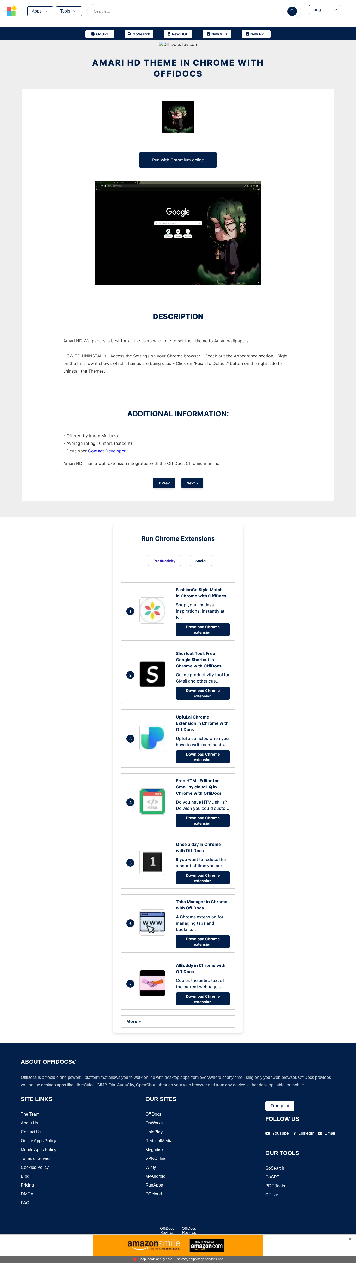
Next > (192, 483)
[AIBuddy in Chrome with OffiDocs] (154, 994)
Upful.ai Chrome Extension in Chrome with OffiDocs (202, 723)
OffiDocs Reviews (167, 1230)
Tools (65, 11)
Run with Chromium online (178, 160)
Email (329, 1133)
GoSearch (274, 1168)
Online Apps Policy (38, 1141)
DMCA (27, 1194)
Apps (36, 11)
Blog (25, 1176)
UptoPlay (154, 1132)
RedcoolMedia (159, 1141)
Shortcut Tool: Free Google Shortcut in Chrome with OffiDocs (199, 659)
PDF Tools (275, 1186)
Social (200, 561)
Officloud (153, 1194)
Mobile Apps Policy (38, 1149)
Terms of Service (36, 1158)
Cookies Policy (35, 1167)
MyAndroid (155, 1176)
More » (133, 1021)
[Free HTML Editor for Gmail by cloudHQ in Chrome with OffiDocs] (154, 813)
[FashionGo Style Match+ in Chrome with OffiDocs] (154, 622)
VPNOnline (156, 1158)
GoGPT (272, 1177)
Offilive (271, 1195)
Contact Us (31, 1132)
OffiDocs (153, 1114)
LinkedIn (306, 1133)
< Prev (164, 483)
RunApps (154, 1185)
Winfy (150, 1167)
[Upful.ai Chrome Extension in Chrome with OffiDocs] (154, 749)
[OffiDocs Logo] (12, 11)
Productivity (164, 561)
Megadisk (154, 1149)
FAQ (25, 1203)
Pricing (27, 1185)
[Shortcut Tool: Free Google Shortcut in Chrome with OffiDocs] (154, 685)
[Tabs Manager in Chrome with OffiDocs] (154, 934)
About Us (29, 1123)
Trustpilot (280, 1106)
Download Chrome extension (203, 630)
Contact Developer (107, 450)
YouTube (280, 1133)
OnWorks (154, 1123)
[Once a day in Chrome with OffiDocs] (154, 873)
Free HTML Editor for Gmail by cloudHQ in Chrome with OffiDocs (199, 787)
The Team (30, 1114)
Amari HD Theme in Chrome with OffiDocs (178, 68)
